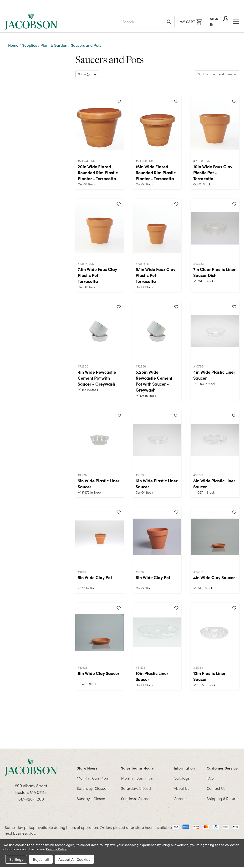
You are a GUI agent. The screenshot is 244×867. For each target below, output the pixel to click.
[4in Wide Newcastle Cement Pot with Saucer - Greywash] (99, 331)
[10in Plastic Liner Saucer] (157, 632)
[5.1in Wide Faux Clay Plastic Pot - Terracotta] (157, 228)
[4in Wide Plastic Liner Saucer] (215, 331)
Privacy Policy (56, 849)
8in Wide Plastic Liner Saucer (214, 484)
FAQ (210, 777)
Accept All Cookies (74, 859)
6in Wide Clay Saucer (98, 673)
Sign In (214, 21)
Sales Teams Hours (137, 767)
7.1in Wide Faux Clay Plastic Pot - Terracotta (97, 275)
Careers (181, 798)
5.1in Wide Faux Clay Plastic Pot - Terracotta (155, 275)
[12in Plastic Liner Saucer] (215, 632)
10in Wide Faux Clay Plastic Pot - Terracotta (212, 172)
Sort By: (203, 74)
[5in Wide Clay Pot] (99, 536)
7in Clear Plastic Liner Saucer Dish (214, 272)
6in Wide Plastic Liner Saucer (157, 484)
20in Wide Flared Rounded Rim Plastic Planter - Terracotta (98, 172)
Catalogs (181, 777)
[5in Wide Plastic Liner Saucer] (99, 440)
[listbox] (225, 74)
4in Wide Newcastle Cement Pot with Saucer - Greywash (97, 378)
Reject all (41, 859)
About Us (181, 788)
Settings (16, 859)
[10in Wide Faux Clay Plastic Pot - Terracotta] (215, 126)
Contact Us (216, 788)
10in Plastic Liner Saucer (152, 676)
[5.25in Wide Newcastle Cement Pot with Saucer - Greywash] (157, 331)
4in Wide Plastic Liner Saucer (214, 375)
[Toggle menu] (236, 21)
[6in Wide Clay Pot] (157, 536)
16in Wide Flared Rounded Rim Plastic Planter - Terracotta (156, 172)
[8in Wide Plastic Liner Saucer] (215, 440)
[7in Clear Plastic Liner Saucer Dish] (215, 228)
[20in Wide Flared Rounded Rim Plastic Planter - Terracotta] (99, 126)
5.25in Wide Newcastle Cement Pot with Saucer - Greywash (154, 381)
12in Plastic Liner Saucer (209, 676)
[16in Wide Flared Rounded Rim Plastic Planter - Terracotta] (157, 126)
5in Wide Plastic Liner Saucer (98, 484)
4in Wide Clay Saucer (214, 577)
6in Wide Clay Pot (153, 577)
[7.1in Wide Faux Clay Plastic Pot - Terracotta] (99, 228)
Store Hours (87, 767)
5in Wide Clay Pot (95, 577)
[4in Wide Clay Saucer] (215, 536)
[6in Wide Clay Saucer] (99, 632)
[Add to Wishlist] (119, 101)
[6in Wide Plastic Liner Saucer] (157, 440)
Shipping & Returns (223, 798)
